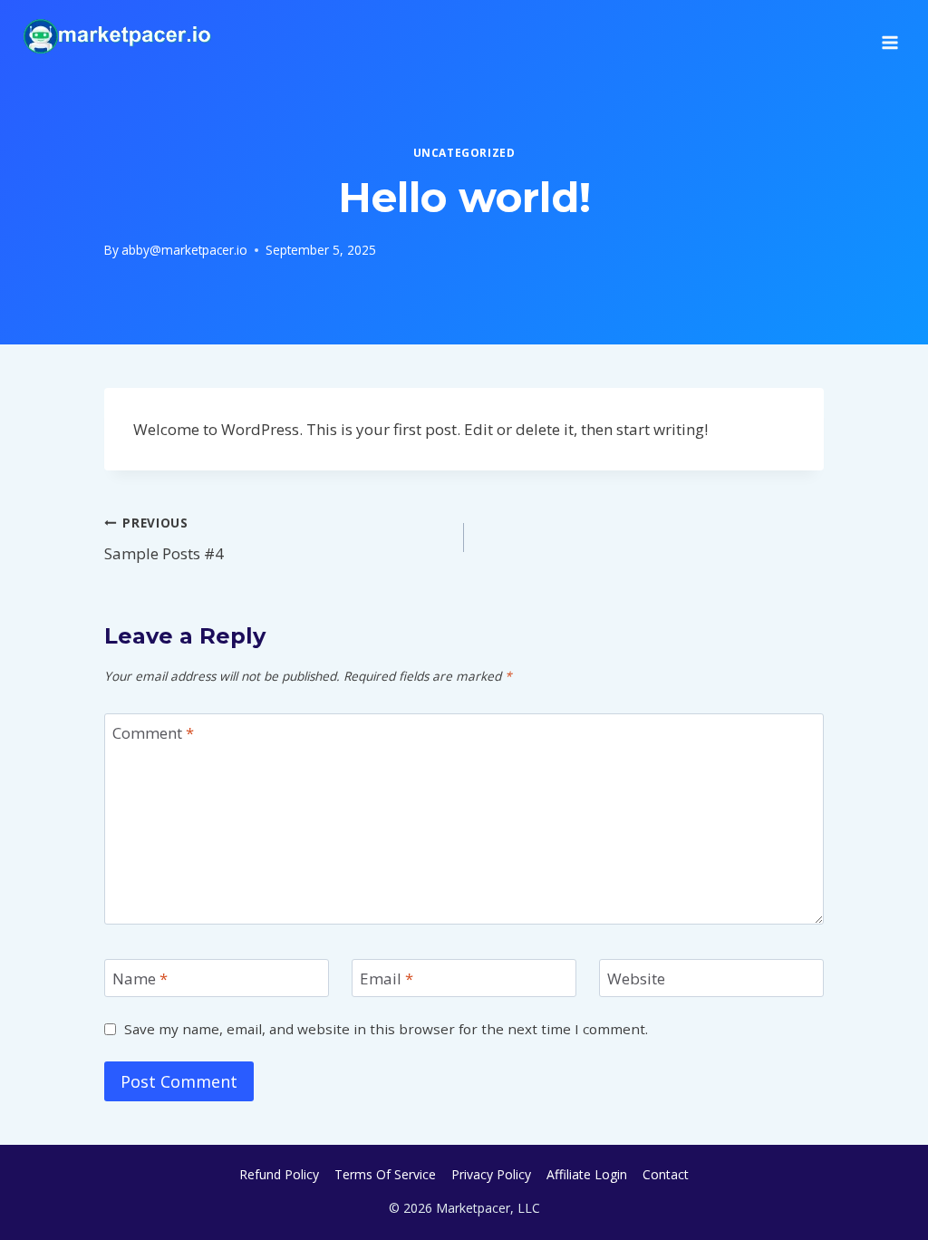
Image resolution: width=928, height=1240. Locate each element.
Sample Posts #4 (164, 539)
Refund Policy (279, 1174)
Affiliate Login (586, 1174)
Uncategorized (464, 152)
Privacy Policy (491, 1174)
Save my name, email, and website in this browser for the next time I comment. (386, 1029)
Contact (666, 1174)
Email (386, 979)
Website (636, 979)
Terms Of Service (385, 1174)
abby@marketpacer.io (184, 249)
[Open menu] (889, 36)
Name (140, 979)
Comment (153, 733)
